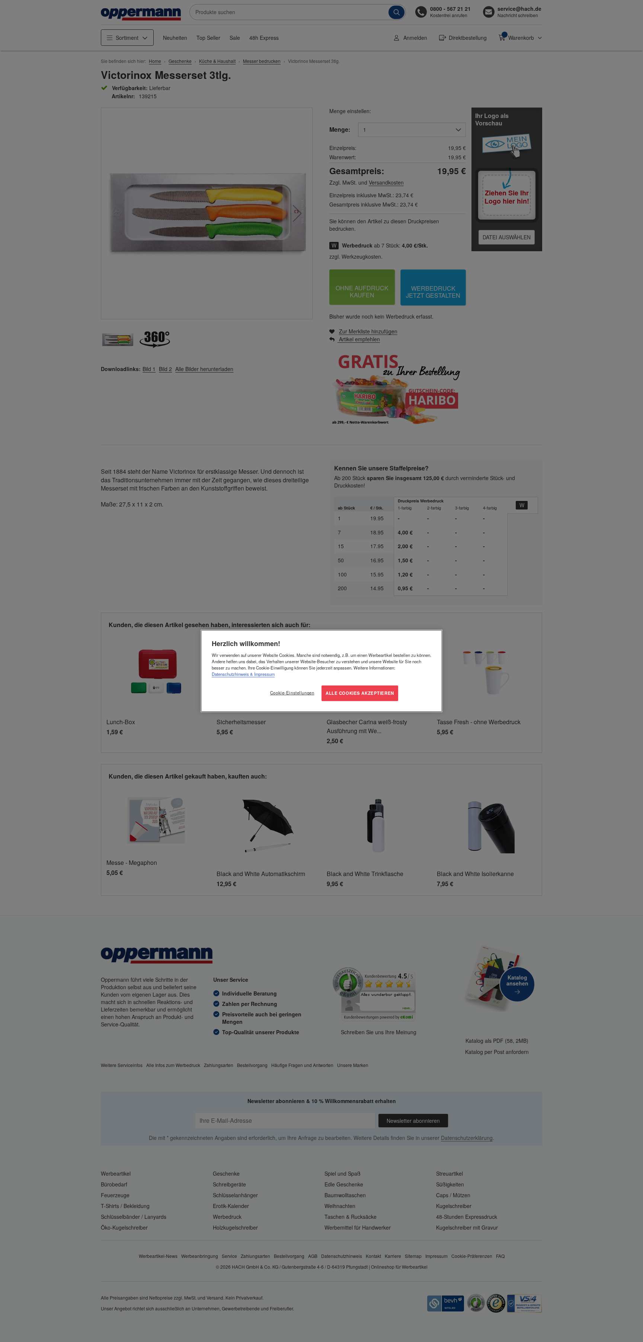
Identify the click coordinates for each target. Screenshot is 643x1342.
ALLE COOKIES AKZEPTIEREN (360, 693)
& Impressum (262, 674)
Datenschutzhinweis (230, 674)
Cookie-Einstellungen (292, 693)
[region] (321, 671)
